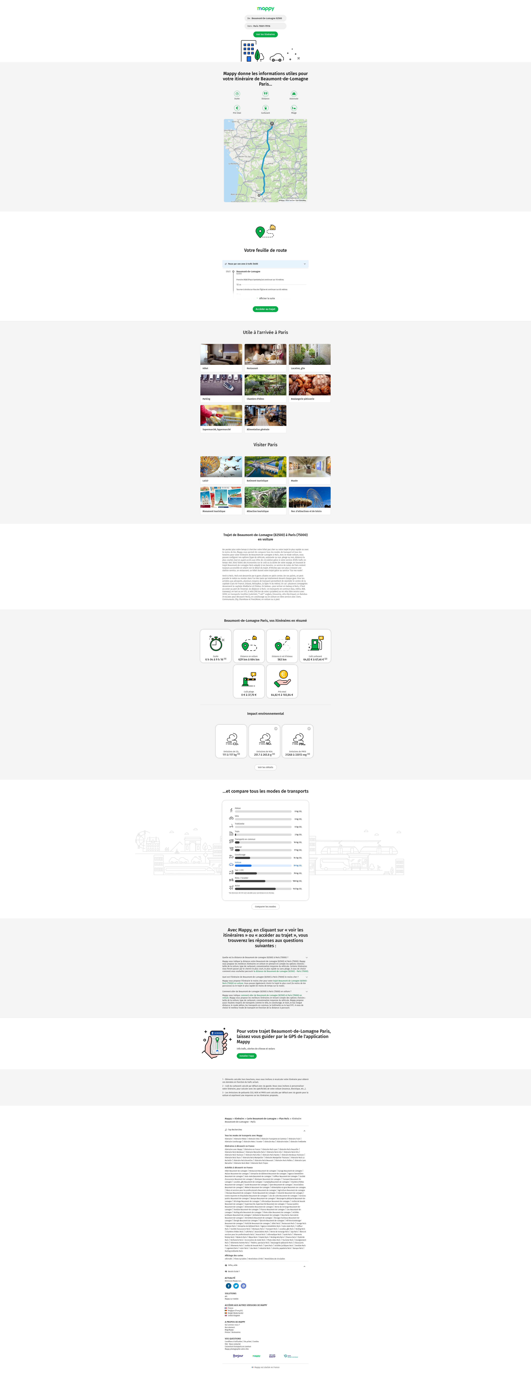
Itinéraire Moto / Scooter (253, 1142)
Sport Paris (268, 1246)
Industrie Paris (264, 1248)
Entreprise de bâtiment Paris (248, 1226)
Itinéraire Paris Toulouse (234, 1155)
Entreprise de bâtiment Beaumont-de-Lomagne (268, 1174)
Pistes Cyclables (240, 1259)
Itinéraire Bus (269, 1142)
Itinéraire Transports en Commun (274, 1139)
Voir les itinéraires (265, 34)
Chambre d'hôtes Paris (234, 1232)
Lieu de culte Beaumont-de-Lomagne (283, 1196)
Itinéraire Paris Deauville (288, 1149)
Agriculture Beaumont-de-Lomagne (291, 1190)
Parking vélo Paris (277, 1237)
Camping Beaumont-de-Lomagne (276, 1182)
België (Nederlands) (235, 1313)
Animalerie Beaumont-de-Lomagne (266, 1215)
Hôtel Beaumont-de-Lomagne (236, 1171)
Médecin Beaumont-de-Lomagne (257, 1187)
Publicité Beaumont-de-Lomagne (257, 1223)
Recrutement (230, 1327)
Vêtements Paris (237, 1246)
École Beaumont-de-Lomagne (264, 1193)
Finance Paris (291, 1237)
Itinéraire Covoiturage (233, 1142)
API (226, 1296)
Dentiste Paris (300, 1246)
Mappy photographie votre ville (237, 1349)
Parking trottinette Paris (234, 1251)
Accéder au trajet (265, 309)
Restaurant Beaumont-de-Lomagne (262, 1171)
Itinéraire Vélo (253, 1139)
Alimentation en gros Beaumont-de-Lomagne (288, 1187)
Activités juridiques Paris (284, 1246)
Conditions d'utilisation (233, 1342)
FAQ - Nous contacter (233, 1344)
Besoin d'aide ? (234, 1271)
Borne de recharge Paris (279, 1232)
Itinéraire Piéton (240, 1139)
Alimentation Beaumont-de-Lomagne (259, 1207)
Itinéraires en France (252, 1149)
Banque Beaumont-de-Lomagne (263, 1199)
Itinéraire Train (294, 1139)
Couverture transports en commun (238, 1347)
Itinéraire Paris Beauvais (264, 1160)
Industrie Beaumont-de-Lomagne (290, 1193)
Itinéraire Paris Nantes (271, 1155)
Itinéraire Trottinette (298, 1142)
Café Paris (249, 1232)
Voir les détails (265, 767)
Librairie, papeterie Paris (281, 1248)
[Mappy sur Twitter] (236, 1286)
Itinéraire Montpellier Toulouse (277, 1158)
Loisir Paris (244, 1248)
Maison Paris (231, 1226)
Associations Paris (262, 1232)
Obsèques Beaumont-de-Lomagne (268, 1179)
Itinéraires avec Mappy (233, 1149)
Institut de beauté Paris (253, 1246)
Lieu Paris (253, 1248)
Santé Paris (287, 1234)
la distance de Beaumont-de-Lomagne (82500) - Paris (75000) (281, 971)
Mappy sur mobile (231, 1299)
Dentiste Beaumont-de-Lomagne (246, 1210)
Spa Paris (294, 1232)
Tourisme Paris (287, 1240)
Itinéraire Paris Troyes (259, 1163)
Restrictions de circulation (275, 1259)
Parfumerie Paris (237, 1240)
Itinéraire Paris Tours (233, 1158)
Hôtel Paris (276, 1223)
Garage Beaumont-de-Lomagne (290, 1171)
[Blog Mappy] (243, 1286)
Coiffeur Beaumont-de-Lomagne (285, 1176)
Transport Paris (271, 1229)
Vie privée (247, 1342)
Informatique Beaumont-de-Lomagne (275, 1201)
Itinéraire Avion (282, 1142)
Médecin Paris (241, 1237)
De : (264, 18)
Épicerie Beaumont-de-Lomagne (272, 1221)
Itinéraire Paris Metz (241, 1163)
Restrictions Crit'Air (255, 1259)
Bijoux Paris (253, 1237)
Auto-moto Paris (288, 1226)
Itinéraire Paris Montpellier (253, 1158)
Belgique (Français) (235, 1311)
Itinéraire (228, 1139)
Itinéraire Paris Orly (291, 1152)
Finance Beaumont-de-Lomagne (272, 1210)
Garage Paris (301, 1223)
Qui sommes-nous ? (232, 1325)
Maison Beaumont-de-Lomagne (237, 1174)
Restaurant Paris (288, 1223)
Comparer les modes (265, 906)
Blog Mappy (229, 1330)
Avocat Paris (260, 1234)
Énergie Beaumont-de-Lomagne (246, 1221)
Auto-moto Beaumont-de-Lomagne (258, 1176)
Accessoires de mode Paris (255, 1240)
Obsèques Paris (258, 1229)
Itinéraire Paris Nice (253, 1155)
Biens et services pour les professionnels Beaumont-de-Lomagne (251, 1190)
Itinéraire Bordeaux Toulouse (293, 1155)
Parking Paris (300, 1229)
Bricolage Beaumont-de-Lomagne (246, 1201)
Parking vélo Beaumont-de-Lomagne (247, 1212)
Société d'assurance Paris (240, 1229)
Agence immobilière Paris (270, 1226)
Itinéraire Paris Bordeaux (234, 1152)
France (230, 1308)
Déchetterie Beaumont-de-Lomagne (258, 1218)
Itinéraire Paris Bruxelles (243, 1160)
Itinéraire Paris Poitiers (284, 1160)
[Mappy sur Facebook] (228, 1286)
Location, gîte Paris (286, 1229)
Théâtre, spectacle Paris (260, 1243)
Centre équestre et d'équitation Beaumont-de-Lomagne (246, 1196)
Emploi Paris (264, 1237)
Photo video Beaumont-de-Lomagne (277, 1212)
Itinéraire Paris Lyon (269, 1149)
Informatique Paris (274, 1234)
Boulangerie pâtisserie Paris (282, 1243)
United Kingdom (234, 1316)
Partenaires (236, 1332)
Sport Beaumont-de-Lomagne (281, 1185)
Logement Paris (232, 1248)
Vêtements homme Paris (240, 1243)
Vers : (258, 26)
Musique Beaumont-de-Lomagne (238, 1193)
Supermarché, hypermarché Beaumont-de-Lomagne (265, 1204)
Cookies (256, 1342)
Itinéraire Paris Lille (274, 1152)
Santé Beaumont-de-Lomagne (256, 1185)
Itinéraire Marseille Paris (255, 1152)
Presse (227, 1332)
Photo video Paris (273, 1240)
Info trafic (228, 1259)
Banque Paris (298, 1248)
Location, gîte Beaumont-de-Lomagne (248, 1182)
